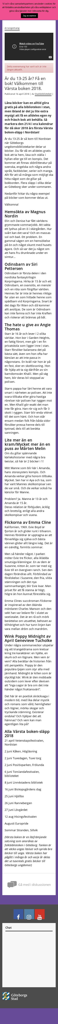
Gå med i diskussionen (34, 884)
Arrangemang (12, 27)
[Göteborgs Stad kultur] (29, 996)
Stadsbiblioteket (43, 94)
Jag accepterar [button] (29, 15)
